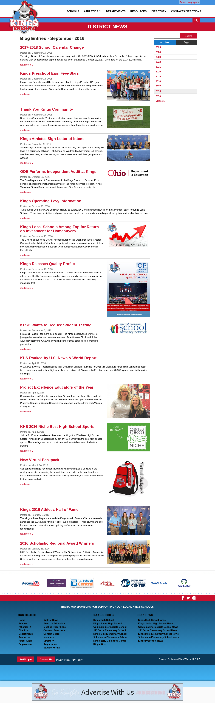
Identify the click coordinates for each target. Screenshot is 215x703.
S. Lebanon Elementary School (110, 637)
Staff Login (26, 659)
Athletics (91, 11)
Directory (158, 11)
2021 (158, 66)
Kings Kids (99, 644)
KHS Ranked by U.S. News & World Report (58, 358)
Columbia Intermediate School (110, 627)
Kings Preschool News (150, 640)
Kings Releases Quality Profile (47, 264)
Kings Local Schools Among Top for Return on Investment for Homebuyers (59, 229)
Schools (73, 11)
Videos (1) (161, 100)
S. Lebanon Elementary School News (158, 637)
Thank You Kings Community (46, 109)
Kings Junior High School (107, 623)
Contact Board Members (51, 635)
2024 (158, 52)
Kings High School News (152, 620)
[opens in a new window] (31, 583)
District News (50, 620)
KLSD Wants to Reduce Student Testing (56, 325)
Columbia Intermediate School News (158, 627)
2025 (158, 47)
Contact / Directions (186, 11)
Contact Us (46, 659)
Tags (186, 42)
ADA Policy (77, 660)
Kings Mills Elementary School (110, 633)
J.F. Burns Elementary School (109, 630)
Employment (25, 644)
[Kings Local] (24, 17)
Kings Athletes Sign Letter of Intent (52, 139)
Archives (164, 42)
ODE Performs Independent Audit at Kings (58, 171)
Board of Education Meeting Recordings (54, 625)
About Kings (25, 640)
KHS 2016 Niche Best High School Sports (57, 426)
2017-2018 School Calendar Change (52, 47)
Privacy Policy (63, 660)
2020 (158, 71)
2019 (158, 76)
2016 (158, 91)
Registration (50, 644)
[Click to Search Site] (196, 20)
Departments (116, 11)
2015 (158, 96)
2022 (158, 61)
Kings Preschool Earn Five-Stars (49, 73)
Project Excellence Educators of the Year (56, 387)
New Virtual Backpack (39, 460)
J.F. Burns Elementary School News (157, 630)
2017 (158, 86)
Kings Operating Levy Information (50, 201)
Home (22, 620)
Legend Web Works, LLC (184, 659)
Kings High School (103, 620)
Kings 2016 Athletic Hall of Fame (49, 509)
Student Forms (51, 647)
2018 (158, 81)
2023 (158, 57)
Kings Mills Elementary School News (158, 633)
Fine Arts (23, 630)
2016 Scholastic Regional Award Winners (57, 543)
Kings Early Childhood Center (109, 640)
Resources (138, 11)
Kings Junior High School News (155, 623)
